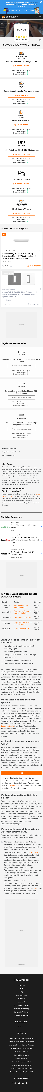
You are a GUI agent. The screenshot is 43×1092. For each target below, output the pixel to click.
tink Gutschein (15, 785)
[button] (39, 39)
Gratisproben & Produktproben (21, 1048)
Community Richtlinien (21, 1012)
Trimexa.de (21, 1027)
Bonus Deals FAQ (21, 995)
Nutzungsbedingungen (21, 1005)
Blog (35, 888)
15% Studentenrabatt (21, 629)
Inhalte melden (21, 1002)
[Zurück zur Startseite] (10, 17)
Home (2, 23)
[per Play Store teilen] (23, 1083)
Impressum (21, 998)
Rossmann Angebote (21, 1058)
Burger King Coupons (21, 1055)
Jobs (21, 988)
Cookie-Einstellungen (21, 1015)
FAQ (21, 992)
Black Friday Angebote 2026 (21, 1062)
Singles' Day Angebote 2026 (21, 1065)
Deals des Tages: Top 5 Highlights (21, 1038)
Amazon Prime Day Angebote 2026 (21, 1072)
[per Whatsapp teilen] (15, 1083)
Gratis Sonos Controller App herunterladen (22, 612)
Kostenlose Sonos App (22, 618)
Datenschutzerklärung (21, 1008)
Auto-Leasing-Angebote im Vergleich (21, 1045)
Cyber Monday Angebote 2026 (21, 1068)
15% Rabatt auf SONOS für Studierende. (23, 623)
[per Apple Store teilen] (19, 1083)
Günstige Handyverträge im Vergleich (21, 1041)
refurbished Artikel (33, 852)
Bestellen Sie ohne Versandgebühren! (21, 606)
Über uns (21, 985)
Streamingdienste (7, 726)
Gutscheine (11, 23)
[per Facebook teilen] (11, 1083)
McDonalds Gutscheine (21, 1052)
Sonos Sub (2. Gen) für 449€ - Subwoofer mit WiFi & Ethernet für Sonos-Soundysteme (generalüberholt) (19, 294)
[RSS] (27, 1083)
